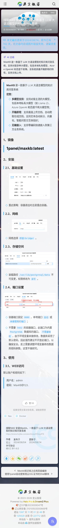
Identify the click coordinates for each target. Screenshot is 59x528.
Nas (10, 420)
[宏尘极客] (30, 4)
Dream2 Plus (42, 505)
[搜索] (54, 4)
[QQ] (6, 462)
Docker (22, 420)
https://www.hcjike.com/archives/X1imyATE (25, 437)
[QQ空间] (12, 462)
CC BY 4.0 (13, 452)
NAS (53, 12)
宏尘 (8, 446)
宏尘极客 (37, 501)
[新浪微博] (25, 462)
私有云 (45, 12)
